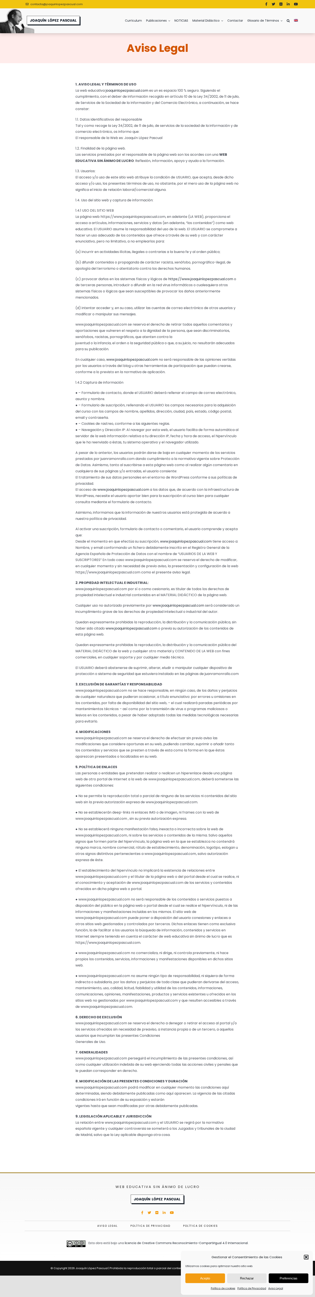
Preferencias (288, 1278)
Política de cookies (223, 1288)
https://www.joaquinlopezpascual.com (200, 279)
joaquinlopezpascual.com (127, 90)
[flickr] (280, 4)
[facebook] (266, 4)
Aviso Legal (275, 1288)
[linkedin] (288, 4)
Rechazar (247, 1278)
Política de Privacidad (251, 1288)
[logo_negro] (157, 1196)
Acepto (205, 1278)
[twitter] (273, 4)
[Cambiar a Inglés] (298, 21)
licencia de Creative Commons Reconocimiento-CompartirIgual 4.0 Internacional (186, 1243)
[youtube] (296, 4)
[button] (306, 1257)
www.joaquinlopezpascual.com (132, 359)
